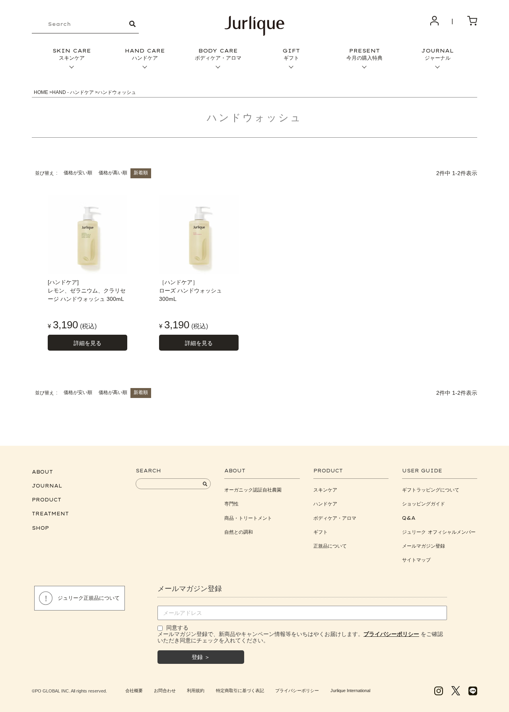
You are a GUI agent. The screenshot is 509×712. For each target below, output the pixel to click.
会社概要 (134, 690)
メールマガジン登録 (423, 546)
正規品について (330, 546)
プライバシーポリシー (297, 690)
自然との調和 (238, 532)
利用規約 (195, 690)
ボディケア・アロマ (334, 518)
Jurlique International (350, 690)
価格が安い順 (78, 173)
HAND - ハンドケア (73, 92)
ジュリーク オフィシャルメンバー (439, 532)
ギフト (320, 532)
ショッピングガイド (423, 504)
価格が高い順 (113, 173)
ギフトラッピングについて (430, 490)
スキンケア (325, 490)
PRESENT (364, 54)
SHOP (40, 528)
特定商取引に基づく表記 (240, 690)
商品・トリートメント (248, 518)
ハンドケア (325, 504)
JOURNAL (437, 54)
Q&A (409, 518)
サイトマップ (416, 560)
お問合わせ (165, 690)
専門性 (231, 504)
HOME (41, 92)
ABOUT (42, 472)
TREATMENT (50, 514)
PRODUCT (46, 500)
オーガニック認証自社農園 (253, 490)
